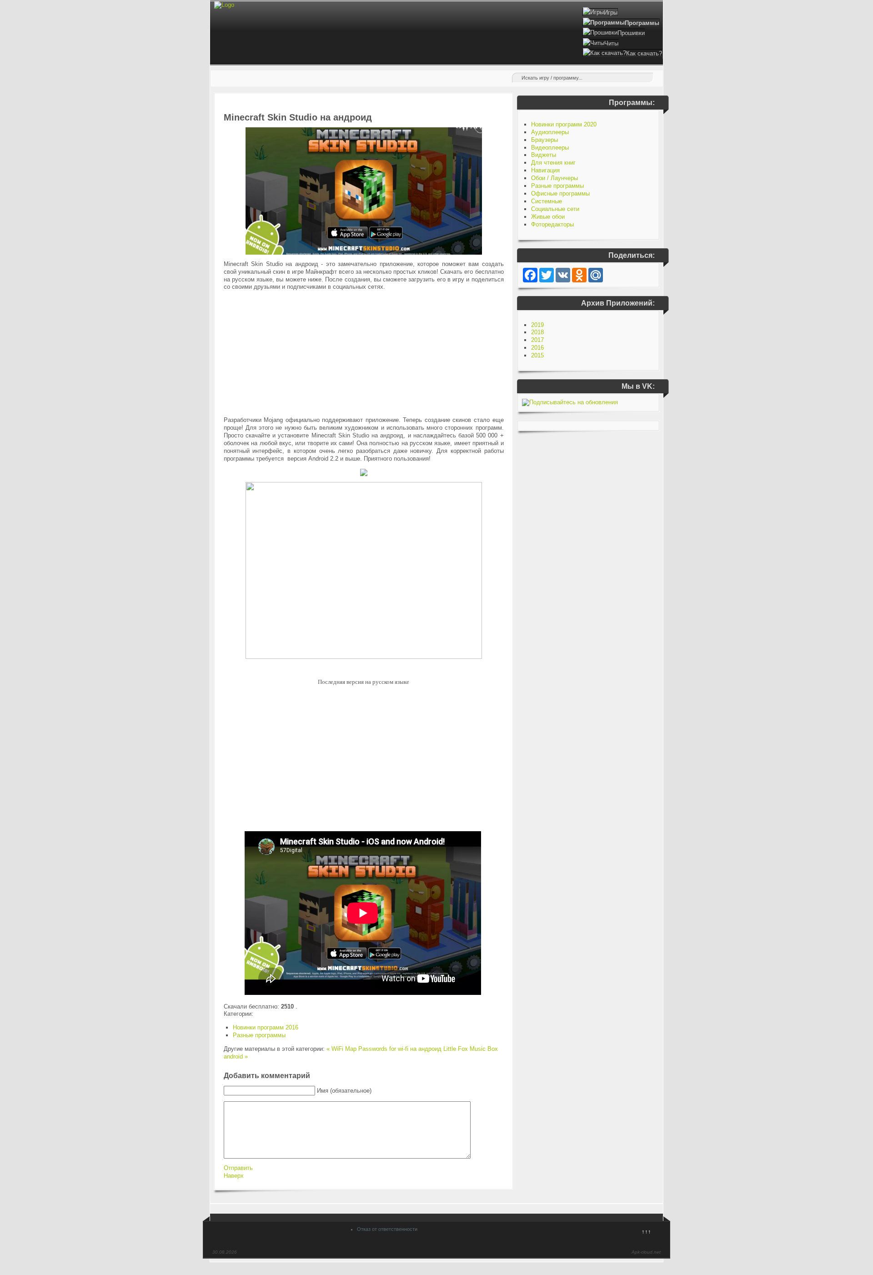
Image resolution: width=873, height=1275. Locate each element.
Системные (546, 201)
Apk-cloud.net (646, 1252)
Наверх (234, 1175)
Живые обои (548, 216)
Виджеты (543, 154)
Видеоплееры (550, 147)
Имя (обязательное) (344, 1090)
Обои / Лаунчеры (554, 178)
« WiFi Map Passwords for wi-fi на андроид (384, 1048)
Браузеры (544, 139)
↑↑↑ (646, 1231)
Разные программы (259, 1035)
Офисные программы (560, 193)
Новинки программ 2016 (265, 1027)
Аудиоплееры (550, 132)
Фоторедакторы (552, 224)
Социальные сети (555, 209)
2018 (537, 332)
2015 (537, 355)
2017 (537, 339)
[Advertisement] (364, 354)
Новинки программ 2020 (564, 124)
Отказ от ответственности (387, 1229)
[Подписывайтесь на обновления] (570, 402)
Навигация (545, 170)
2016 (537, 347)
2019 (537, 324)
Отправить (238, 1168)
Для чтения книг (553, 162)
